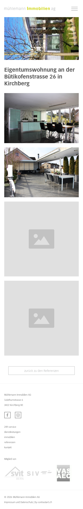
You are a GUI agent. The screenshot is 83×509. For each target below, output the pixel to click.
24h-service (10, 426)
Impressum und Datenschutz (18, 502)
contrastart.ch (45, 502)
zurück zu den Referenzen (41, 371)
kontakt (7, 447)
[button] (74, 9)
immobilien (9, 437)
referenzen (9, 442)
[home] (29, 8)
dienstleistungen (12, 431)
